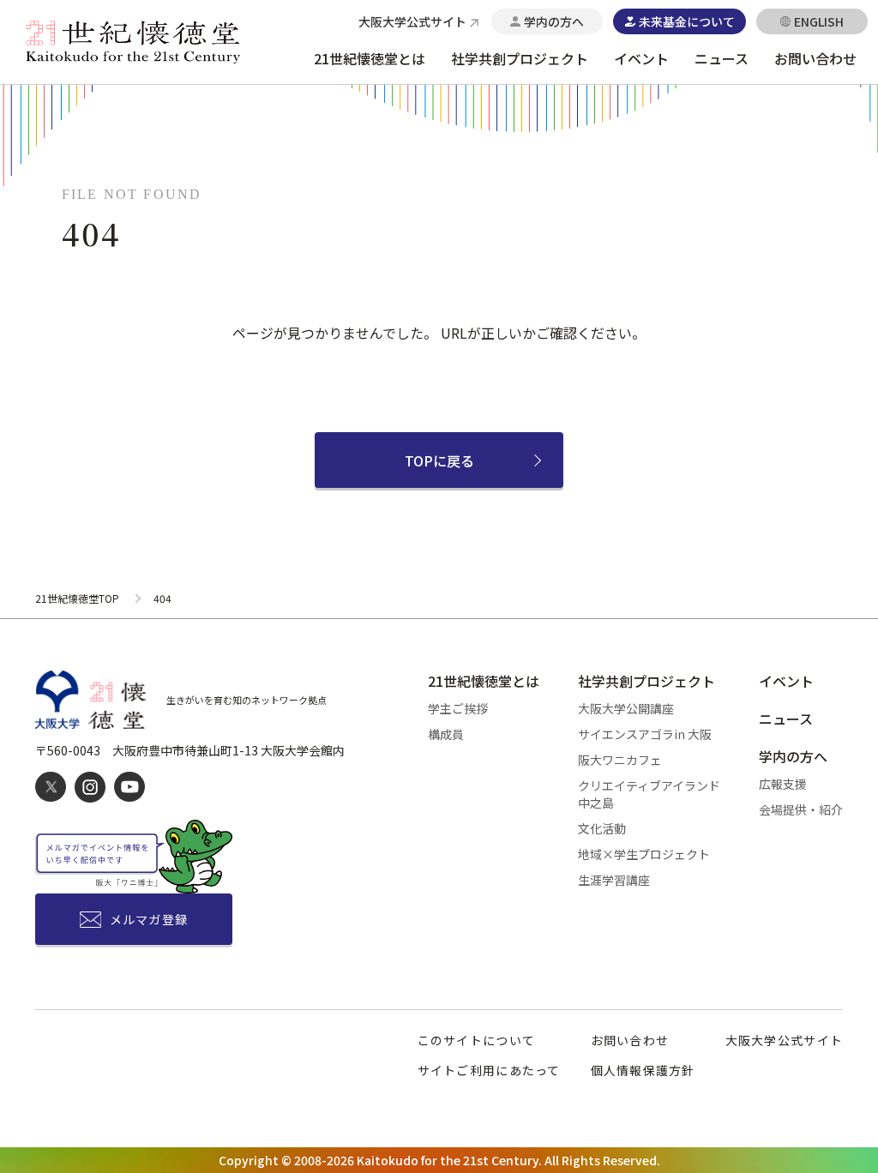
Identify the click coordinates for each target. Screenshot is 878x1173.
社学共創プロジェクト (519, 58)
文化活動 (602, 828)
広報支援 (783, 783)
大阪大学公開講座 (626, 708)
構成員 (446, 734)
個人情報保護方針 (643, 1070)
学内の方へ (793, 756)
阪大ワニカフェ (620, 759)
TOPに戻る (439, 460)
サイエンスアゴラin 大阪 (645, 734)
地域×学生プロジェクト (644, 854)
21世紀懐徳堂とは (369, 58)
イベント (641, 58)
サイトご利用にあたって (489, 1070)
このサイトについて (476, 1040)
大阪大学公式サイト (784, 1040)
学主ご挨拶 (458, 708)
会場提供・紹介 (801, 809)
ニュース (722, 58)
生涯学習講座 (614, 879)
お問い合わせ (815, 58)
